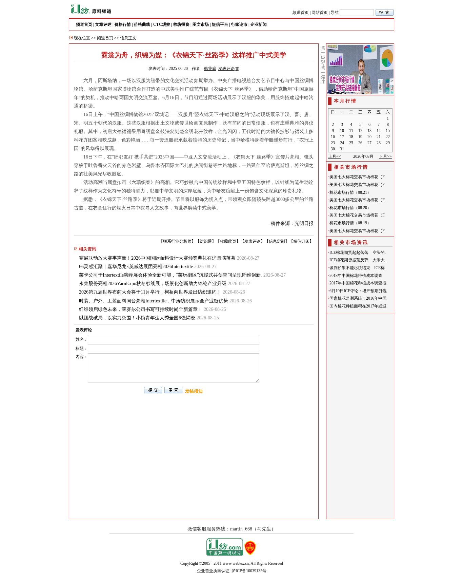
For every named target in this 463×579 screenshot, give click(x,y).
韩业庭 (210, 68)
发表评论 (252, 241)
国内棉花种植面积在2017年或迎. (358, 306)
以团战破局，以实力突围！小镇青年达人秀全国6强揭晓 (137, 317)
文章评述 (103, 24)
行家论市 (239, 24)
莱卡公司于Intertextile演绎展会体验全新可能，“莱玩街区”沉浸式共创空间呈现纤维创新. (170, 275)
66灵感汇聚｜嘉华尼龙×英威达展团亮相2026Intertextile (136, 266)
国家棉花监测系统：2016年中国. (358, 298)
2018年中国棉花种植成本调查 (355, 275)
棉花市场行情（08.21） (350, 192)
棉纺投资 (181, 24)
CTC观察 (161, 24)
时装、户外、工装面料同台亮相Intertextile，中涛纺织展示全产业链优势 (153, 300)
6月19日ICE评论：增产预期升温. (358, 290)
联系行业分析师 (177, 241)
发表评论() (228, 68)
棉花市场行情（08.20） (350, 207)
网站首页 (319, 12)
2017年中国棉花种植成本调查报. (358, 283)
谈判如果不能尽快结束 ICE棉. (357, 267)
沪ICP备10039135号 (249, 570)
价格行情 (123, 24)
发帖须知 (194, 391)
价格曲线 (142, 24)
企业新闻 (258, 24)
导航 (334, 12)
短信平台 (220, 24)
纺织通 (206, 241)
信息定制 (277, 241)
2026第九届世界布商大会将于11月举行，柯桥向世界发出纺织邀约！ (150, 292)
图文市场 (201, 24)
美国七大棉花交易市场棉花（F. (357, 176)
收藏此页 (228, 241)
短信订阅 (301, 241)
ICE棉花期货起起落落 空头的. (357, 252)
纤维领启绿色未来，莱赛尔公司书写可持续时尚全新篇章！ (140, 309)
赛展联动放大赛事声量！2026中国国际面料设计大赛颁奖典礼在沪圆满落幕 (157, 258)
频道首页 (301, 12)
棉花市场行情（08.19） (350, 223)
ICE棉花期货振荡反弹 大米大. (357, 260)
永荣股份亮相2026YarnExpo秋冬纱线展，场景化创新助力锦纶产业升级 (152, 283)
